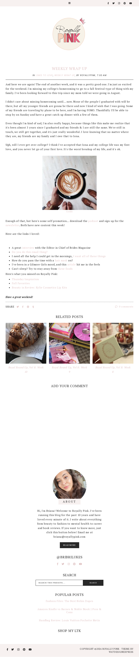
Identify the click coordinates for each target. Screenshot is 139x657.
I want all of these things (89, 256)
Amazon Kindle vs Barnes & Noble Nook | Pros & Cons (69, 610)
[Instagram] (119, 3)
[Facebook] (108, 3)
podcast (93, 221)
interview (28, 247)
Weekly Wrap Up (69, 68)
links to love (44, 75)
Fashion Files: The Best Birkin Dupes (69, 601)
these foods (65, 268)
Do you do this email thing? (30, 252)
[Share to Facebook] (23, 306)
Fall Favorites (21, 283)
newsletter (12, 225)
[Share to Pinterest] (28, 306)
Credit (69, 211)
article (71, 264)
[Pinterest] (125, 3)
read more (69, 545)
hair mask (61, 260)
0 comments (125, 306)
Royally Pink (111, 648)
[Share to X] (18, 306)
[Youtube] (130, 3)
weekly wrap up (64, 75)
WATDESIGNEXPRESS (121, 651)
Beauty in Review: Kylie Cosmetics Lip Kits (39, 287)
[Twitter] (113, 3)
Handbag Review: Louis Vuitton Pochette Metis (69, 620)
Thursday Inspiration (25, 279)
